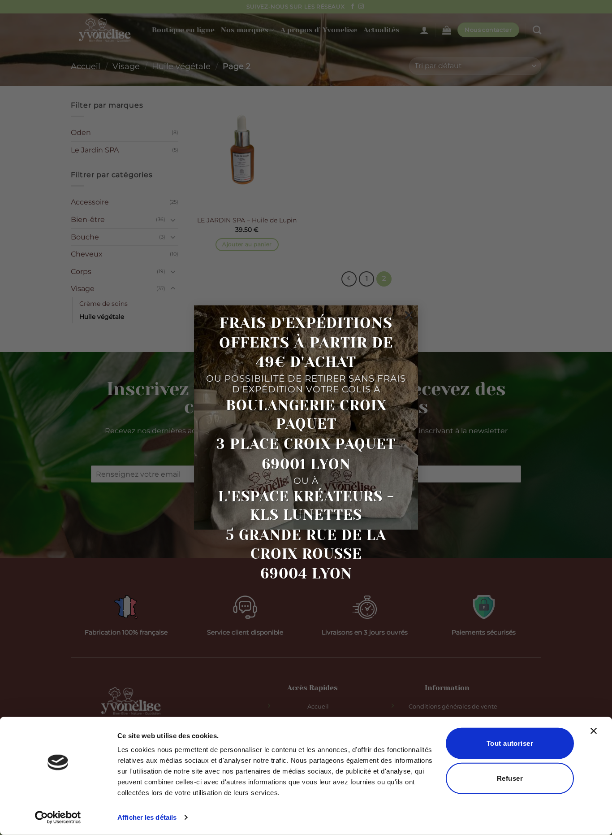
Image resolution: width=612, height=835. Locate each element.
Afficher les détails (147, 817)
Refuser (510, 778)
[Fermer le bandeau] (595, 736)
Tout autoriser (510, 743)
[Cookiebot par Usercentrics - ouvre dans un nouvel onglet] (58, 817)
